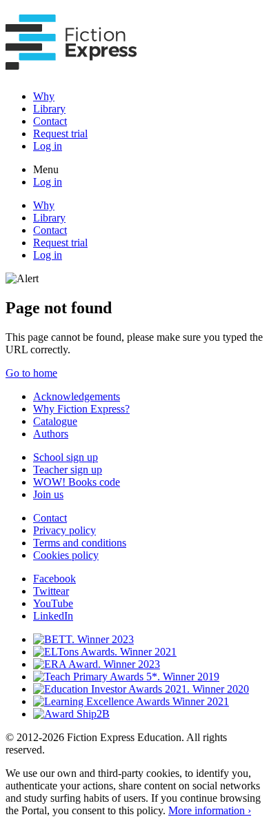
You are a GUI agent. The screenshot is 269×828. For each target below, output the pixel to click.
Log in (47, 146)
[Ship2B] (71, 714)
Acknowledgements (76, 396)
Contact (50, 121)
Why (43, 96)
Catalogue (55, 421)
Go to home (31, 373)
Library (49, 109)
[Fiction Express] (71, 62)
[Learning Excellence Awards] (131, 701)
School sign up (65, 457)
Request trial (60, 133)
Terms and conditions (79, 543)
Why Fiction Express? (81, 409)
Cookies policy (66, 555)
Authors (50, 434)
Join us (48, 494)
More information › (209, 810)
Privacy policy (64, 530)
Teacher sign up (67, 469)
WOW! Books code (76, 482)
